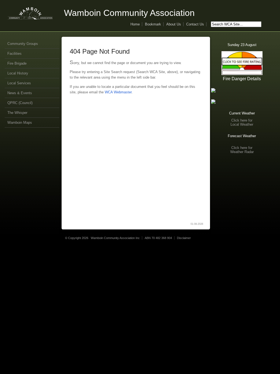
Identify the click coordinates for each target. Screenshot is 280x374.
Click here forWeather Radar (242, 150)
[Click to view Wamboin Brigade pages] (242, 101)
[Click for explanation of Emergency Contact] (242, 90)
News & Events (19, 93)
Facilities (14, 53)
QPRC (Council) (20, 103)
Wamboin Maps (19, 122)
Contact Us (195, 24)
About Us (173, 24)
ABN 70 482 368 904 (158, 238)
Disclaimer (184, 238)
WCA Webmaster (118, 92)
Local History (17, 73)
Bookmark (153, 24)
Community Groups (22, 44)
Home (135, 24)
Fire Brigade (17, 63)
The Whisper (17, 113)
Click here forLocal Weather (242, 122)
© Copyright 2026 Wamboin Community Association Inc (102, 238)
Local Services (19, 83)
